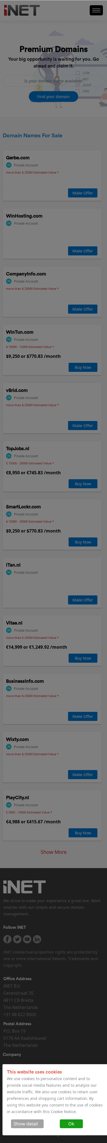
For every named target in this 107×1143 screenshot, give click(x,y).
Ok (71, 1124)
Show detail (26, 1124)
